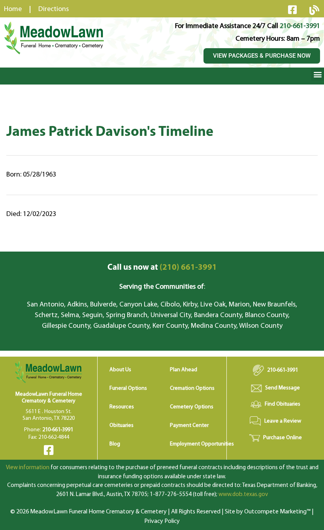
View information (27, 468)
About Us (120, 370)
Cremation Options (192, 388)
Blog (114, 444)
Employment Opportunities (202, 444)
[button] (317, 74)
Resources (121, 407)
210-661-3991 (300, 26)
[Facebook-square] (292, 9)
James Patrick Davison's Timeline (109, 132)
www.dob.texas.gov (243, 495)
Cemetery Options (191, 407)
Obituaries (121, 426)
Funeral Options (128, 388)
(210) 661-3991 (162, 267)
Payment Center (189, 426)
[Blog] (314, 10)
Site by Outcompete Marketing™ (268, 512)
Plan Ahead (183, 370)
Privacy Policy (162, 521)
